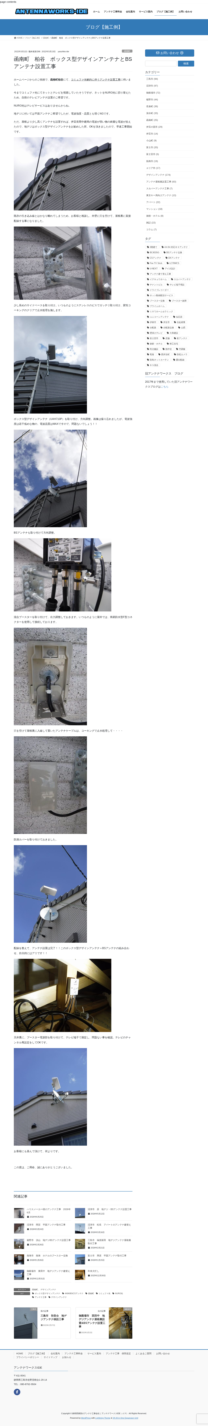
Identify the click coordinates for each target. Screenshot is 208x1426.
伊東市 (153, 322)
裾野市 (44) (152, 99)
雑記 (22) (151, 222)
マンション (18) (154, 209)
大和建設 (174, 333)
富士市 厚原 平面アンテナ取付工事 (107, 1255)
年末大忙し (93, 1271)
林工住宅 (174, 343)
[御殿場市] (120, 1316)
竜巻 (152, 354)
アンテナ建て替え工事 (160, 274)
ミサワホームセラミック (161, 311)
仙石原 (179, 317)
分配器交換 (168, 327)
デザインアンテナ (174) (158, 175)
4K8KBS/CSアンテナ (74, 1293)
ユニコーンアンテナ (159, 317)
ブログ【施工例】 (37, 1353)
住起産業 (181, 322)
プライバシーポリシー (27, 1357)
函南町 (127, 51)
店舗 (167, 338)
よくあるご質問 (143, 1353)
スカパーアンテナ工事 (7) (159, 188)
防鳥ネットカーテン (159, 360)
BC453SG (154, 252)
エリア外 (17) (153, 168)
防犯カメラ (182, 354)
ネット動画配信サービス (161, 295)
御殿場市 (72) (153, 92)
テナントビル (156, 284)
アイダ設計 (170, 268)
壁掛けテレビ (156, 333)
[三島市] (25, 1322)
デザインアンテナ (48, 1289)
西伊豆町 (165, 354)
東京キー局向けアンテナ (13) (161, 195)
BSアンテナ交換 (174, 252)
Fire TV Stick (156, 263)
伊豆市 (166, 322)
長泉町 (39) (152, 106)
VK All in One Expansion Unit (125, 1418)
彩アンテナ (182, 338)
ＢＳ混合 (154, 365)
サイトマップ (50, 1357)
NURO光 (119, 1293)
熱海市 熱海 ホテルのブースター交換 (47, 1255)
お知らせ (66, 1357)
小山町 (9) (151, 140)
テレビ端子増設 (177, 284)
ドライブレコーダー (159, 290)
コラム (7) (151, 229)
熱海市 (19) (152, 161)
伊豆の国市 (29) (154, 127)
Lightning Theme (102, 1418)
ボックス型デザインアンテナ (47, 1293)
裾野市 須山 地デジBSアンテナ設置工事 (49, 1240)
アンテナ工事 (40, 1297)
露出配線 (180, 360)
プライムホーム (157, 306)
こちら (165, 386)
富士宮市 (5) (152, 154)
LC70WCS (174, 263)
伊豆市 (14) (152, 133)
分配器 (153, 327)
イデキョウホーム (158, 279)
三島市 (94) (152, 79)
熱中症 (168, 349)
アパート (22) (153, 202)
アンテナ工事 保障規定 (118, 1353)
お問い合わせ (163, 1353)
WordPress (86, 1418)
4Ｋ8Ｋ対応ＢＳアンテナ (176, 247)
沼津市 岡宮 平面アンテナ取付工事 (46, 1224)
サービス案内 (94, 1353)
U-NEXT (154, 268)
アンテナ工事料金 (74, 1353)
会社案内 (55, 1353)
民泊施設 (154, 349)
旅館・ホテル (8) (154, 215)
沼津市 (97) (152, 85)
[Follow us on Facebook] (17, 1392)
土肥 (183, 327)
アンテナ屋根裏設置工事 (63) (161, 181)
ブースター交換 (157, 301)
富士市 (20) (152, 147)
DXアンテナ (174, 258)
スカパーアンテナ (182, 279)
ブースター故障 (179, 301)
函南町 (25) (152, 120)
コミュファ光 (104, 1293)
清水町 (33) (152, 113)
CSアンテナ (155, 258)
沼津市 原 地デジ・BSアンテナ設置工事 (110, 1209)
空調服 (182, 349)
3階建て (153, 247)
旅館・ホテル (156, 343)
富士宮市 (154, 338)
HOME (19, 1353)
